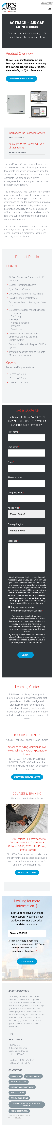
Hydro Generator (16, 138)
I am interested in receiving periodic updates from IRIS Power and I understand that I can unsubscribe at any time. (28, 945)
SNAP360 (18, 1118)
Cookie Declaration (19, 1111)
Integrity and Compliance (22, 1087)
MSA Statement (17, 1093)
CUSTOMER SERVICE (19, 1082)
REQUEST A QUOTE (33, 1076)
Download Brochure (21, 78)
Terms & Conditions (19, 1098)
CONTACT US (16, 1076)
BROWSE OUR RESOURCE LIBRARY (27, 777)
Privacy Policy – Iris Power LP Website (26, 1105)
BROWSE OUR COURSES (27, 873)
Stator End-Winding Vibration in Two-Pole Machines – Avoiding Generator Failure (27, 750)
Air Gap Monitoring (17, 152)
